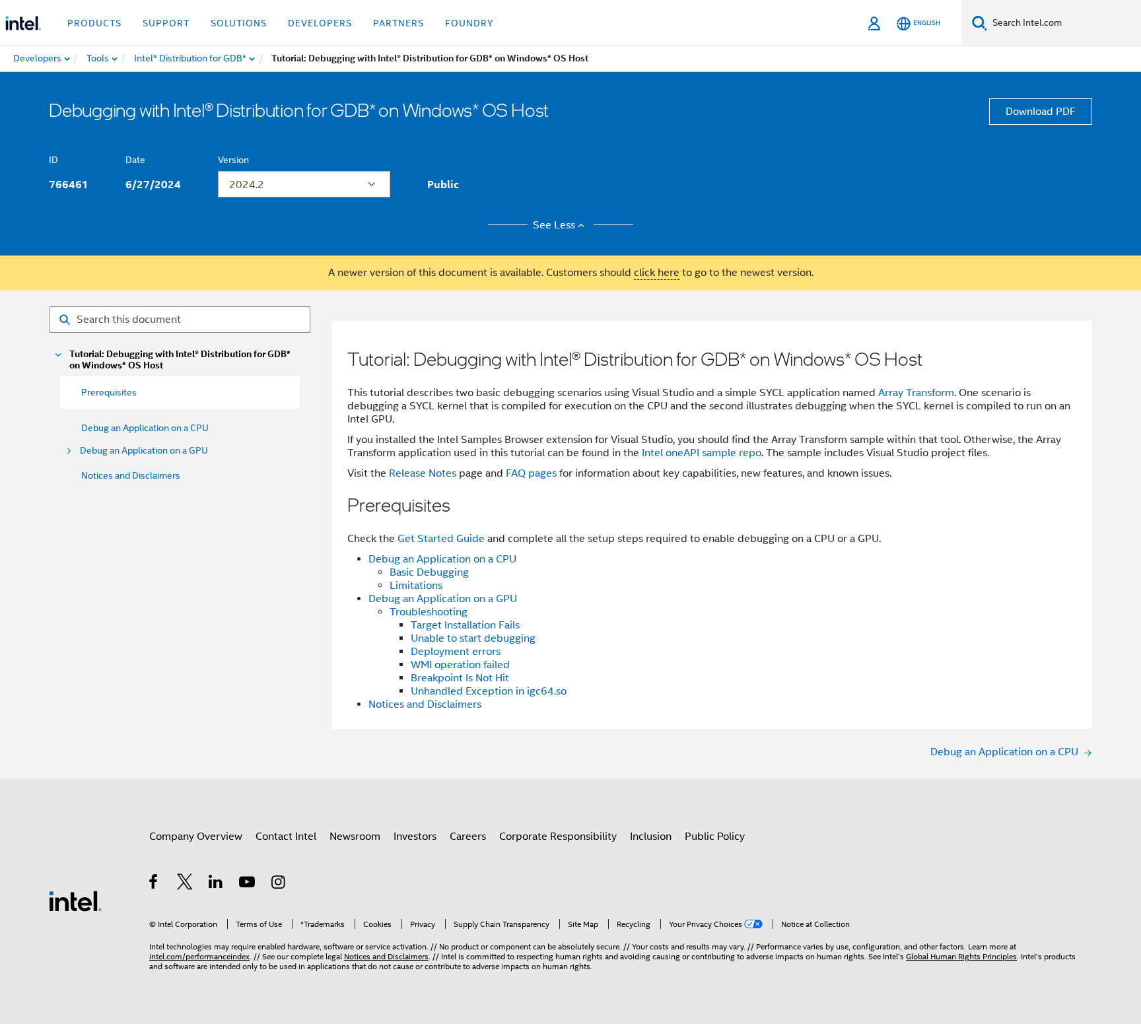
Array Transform (916, 392)
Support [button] (166, 23)
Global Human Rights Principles (961, 956)
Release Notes (422, 473)
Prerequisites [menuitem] (109, 392)
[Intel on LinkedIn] (216, 884)
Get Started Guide (441, 538)
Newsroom (354, 836)
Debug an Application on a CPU (145, 428)
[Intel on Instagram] (279, 884)
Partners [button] (398, 23)
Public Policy (715, 836)
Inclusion (651, 836)
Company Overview (195, 836)
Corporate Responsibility (558, 836)
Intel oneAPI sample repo (701, 453)
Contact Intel (286, 836)
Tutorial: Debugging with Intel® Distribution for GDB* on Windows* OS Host (180, 360)
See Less (554, 225)
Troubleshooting (428, 612)
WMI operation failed (460, 664)
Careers (468, 836)
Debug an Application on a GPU (144, 450)
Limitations (416, 585)
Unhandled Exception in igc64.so (489, 691)
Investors (415, 836)
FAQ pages (531, 473)
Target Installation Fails (465, 625)
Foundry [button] (469, 23)
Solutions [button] (239, 23)
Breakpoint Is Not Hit (460, 678)
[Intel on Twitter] (185, 884)
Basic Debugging (429, 572)
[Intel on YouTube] (248, 884)
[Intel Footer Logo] (75, 900)
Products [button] (94, 23)
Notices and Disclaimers (130, 475)
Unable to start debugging (473, 638)
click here (656, 272)
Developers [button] (320, 23)
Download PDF (1041, 111)
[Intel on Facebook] (154, 884)
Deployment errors (456, 651)
